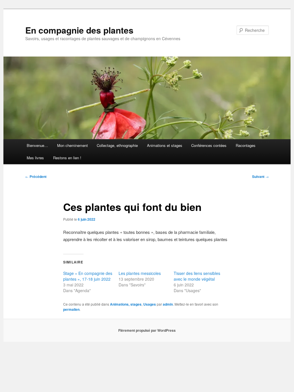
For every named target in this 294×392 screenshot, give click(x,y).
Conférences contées (209, 145)
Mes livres (35, 157)
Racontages (246, 145)
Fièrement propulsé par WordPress (147, 330)
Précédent (36, 176)
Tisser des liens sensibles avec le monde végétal (197, 276)
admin (168, 304)
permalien (71, 309)
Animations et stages (164, 145)
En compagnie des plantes (79, 30)
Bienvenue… (37, 145)
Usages (149, 304)
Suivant (260, 176)
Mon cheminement (72, 145)
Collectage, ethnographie (117, 145)
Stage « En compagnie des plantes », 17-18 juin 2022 (87, 276)
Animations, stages (126, 304)
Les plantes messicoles (140, 273)
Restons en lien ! (67, 157)
